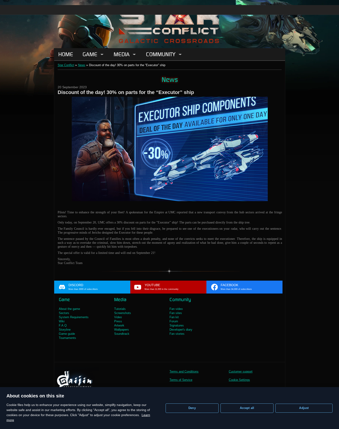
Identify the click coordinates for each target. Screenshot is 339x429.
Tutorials (120, 309)
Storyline (65, 329)
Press (118, 321)
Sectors (64, 313)
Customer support (241, 371)
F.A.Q (63, 325)
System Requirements (74, 317)
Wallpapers (121, 329)
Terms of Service (181, 380)
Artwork (119, 325)
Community (160, 54)
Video (118, 317)
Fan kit (174, 317)
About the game (69, 309)
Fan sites (176, 313)
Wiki (62, 321)
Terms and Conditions (184, 371)
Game (90, 54)
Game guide (67, 333)
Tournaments (67, 338)
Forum (174, 321)
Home (65, 54)
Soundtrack (121, 333)
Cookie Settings (239, 380)
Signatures (177, 325)
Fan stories (177, 333)
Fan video (176, 309)
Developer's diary (181, 329)
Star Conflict (66, 65)
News (81, 65)
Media (122, 54)
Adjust (304, 408)
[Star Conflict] (169, 24)
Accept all (247, 408)
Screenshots (122, 313)
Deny (192, 408)
